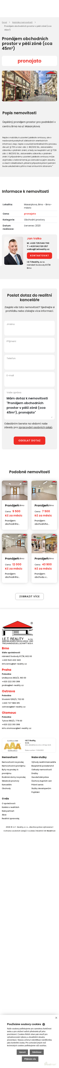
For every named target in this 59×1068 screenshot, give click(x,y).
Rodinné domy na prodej (13, 777)
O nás (5, 798)
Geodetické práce (40, 777)
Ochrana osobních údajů (14, 831)
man (51, 831)
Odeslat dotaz (29, 440)
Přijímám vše (30, 1059)
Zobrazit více (29, 596)
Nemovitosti (9, 757)
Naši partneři (8, 811)
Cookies (31, 831)
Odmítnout (36, 1052)
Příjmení (11, 341)
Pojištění (35, 792)
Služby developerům (41, 788)
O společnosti (8, 803)
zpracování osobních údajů (35, 427)
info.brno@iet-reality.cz (13, 663)
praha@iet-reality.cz (12, 685)
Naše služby (39, 757)
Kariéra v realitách (10, 807)
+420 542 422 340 (11, 660)
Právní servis (37, 784)
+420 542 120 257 (38, 246)
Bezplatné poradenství (42, 765)
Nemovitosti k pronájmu (13, 765)
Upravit (22, 1052)
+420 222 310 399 (10, 681)
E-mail (10, 375)
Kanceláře (7, 784)
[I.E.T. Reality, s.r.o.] (17, 632)
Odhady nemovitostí (41, 769)
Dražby (34, 773)
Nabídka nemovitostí (22, 22)
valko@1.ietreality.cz (38, 249)
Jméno (11, 324)
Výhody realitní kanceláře (43, 762)
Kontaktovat (39, 255)
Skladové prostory (10, 781)
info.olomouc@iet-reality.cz (15, 728)
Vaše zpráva (14, 392)
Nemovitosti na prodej (13, 762)
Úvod (4, 22)
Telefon (11, 358)
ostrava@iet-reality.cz (13, 706)
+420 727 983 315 (10, 703)
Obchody (6, 788)
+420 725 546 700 (39, 243)
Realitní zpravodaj (10, 818)
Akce (4, 814)
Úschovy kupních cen (41, 781)
